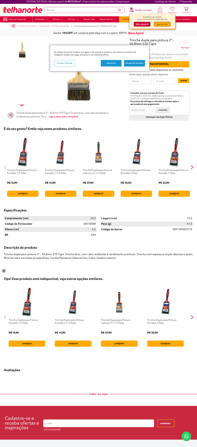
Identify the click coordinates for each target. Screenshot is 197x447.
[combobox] (84, 10)
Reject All (111, 63)
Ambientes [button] (39, 19)
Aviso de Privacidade (52, 429)
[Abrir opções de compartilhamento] (11, 115)
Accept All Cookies (134, 63)
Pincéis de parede (61, 26)
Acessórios (45, 26)
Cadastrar (165, 423)
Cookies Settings (64, 63)
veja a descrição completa (63, 117)
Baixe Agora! (136, 33)
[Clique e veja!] (185, 48)
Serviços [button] (71, 19)
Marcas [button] (56, 19)
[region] (100, 58)
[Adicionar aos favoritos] (185, 42)
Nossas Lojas (89, 19)
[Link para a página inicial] (13, 26)
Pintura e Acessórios (27, 26)
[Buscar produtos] (120, 10)
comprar (23, 193)
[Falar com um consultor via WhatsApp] (186, 436)
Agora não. (162, 24)
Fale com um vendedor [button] (180, 19)
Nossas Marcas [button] (106, 19)
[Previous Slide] (5, 167)
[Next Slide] (192, 167)
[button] (17, 19)
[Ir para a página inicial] (22, 10)
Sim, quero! (142, 24)
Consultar (162, 110)
